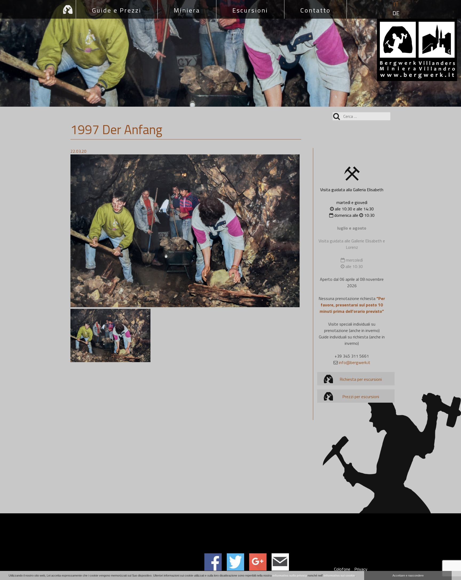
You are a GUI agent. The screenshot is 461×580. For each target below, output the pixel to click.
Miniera (187, 10)
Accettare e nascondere (408, 575)
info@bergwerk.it (354, 362)
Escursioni (250, 10)
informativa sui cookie (339, 575)
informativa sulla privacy (289, 575)
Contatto (315, 10)
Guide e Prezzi (116, 10)
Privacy (360, 569)
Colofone (342, 569)
